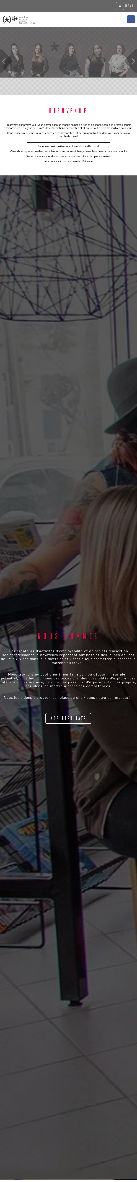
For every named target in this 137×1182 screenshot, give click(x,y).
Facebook (131, 19)
